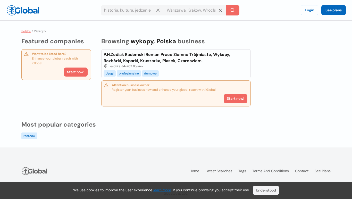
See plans (333, 10)
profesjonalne (129, 73)
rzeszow (29, 136)
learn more (162, 190)
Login (309, 10)
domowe (150, 73)
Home (194, 171)
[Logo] (23, 10)
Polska (26, 31)
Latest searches (218, 171)
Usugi (110, 73)
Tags (242, 171)
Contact (301, 171)
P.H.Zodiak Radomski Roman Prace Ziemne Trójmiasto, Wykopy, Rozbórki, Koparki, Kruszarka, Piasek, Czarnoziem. (167, 57)
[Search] (232, 10)
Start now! (76, 72)
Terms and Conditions (270, 171)
